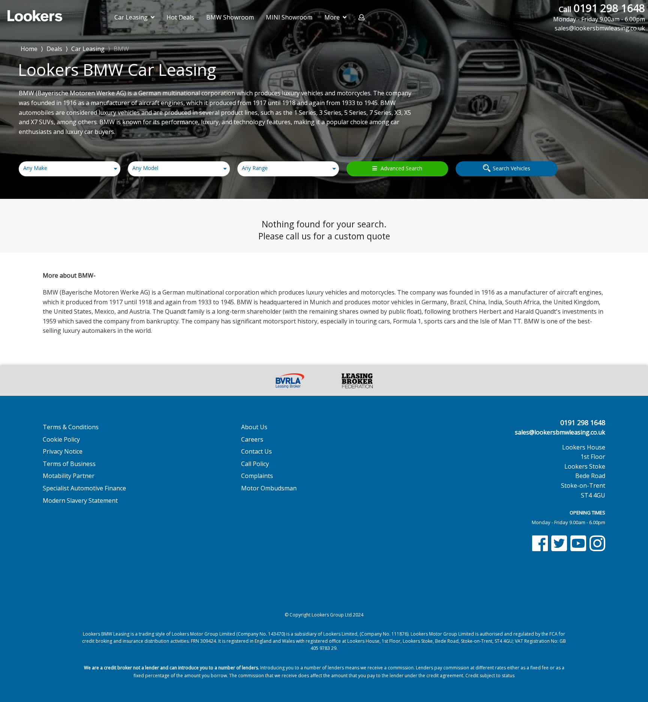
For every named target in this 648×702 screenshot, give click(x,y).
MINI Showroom (289, 17)
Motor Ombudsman (269, 488)
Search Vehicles (511, 168)
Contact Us (256, 451)
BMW (121, 49)
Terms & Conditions (71, 427)
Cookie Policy (61, 439)
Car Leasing (88, 49)
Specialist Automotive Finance (84, 488)
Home (29, 48)
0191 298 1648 (599, 12)
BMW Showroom (230, 17)
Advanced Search (401, 168)
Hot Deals (180, 17)
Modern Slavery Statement (80, 500)
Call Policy (255, 464)
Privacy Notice (62, 451)
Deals (54, 49)
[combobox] (69, 168)
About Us (254, 427)
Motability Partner (68, 476)
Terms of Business (69, 464)
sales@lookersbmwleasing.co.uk (560, 432)
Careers (252, 439)
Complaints (257, 476)
